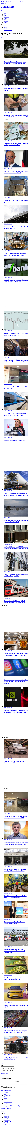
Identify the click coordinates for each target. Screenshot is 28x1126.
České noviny (7, 1124)
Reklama (6, 1092)
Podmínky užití (7, 1095)
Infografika (6, 1118)
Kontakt (5, 1098)
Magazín (6, 21)
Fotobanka (6, 1116)
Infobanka (6, 1114)
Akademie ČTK (7, 1121)
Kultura (5, 18)
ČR (4, 14)
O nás (5, 1094)
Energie (5, 27)
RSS (5, 1099)
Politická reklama (8, 1102)
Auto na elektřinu (8, 30)
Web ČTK (6, 1113)
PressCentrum (7, 1120)
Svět (5, 15)
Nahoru (2, 1111)
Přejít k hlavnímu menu (13, 1)
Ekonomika (6, 17)
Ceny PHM (6, 28)
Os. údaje (6, 1103)
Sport (5, 19)
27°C (2, 1063)
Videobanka (6, 1117)
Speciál (5, 22)
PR (4, 1096)
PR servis (6, 1122)
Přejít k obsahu (4, 1)
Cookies (5, 1100)
